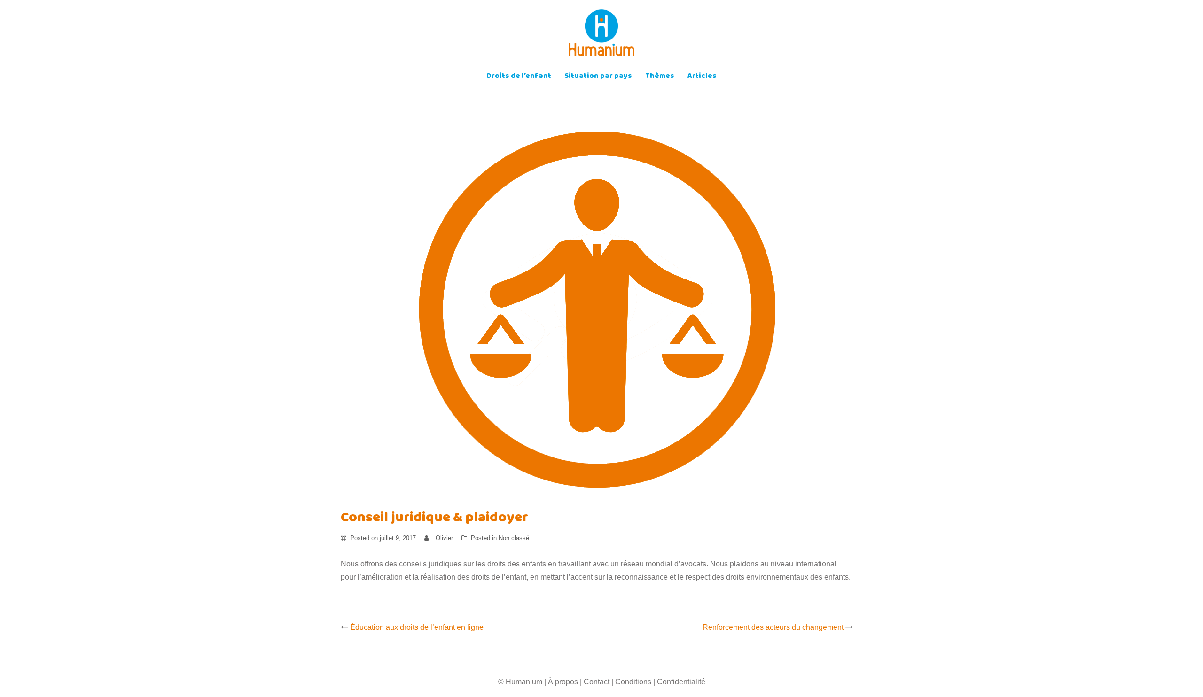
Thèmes (659, 76)
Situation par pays (598, 76)
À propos (563, 682)
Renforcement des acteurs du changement (773, 627)
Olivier (444, 538)
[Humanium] (601, 36)
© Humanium (520, 682)
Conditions (633, 682)
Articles (702, 76)
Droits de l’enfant (518, 76)
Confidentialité (681, 682)
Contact (596, 682)
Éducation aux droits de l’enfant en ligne (417, 627)
